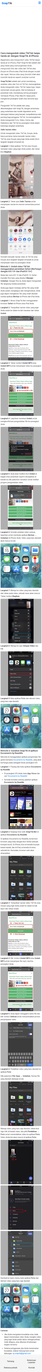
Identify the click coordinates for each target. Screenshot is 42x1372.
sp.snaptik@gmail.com (22, 1353)
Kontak (31, 1368)
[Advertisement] (21, 30)
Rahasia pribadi (10, 1368)
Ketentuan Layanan (31, 1361)
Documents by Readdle (22, 760)
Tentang (10, 1361)
